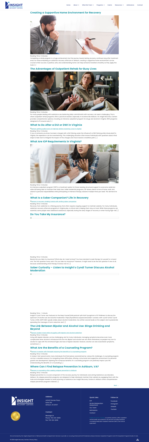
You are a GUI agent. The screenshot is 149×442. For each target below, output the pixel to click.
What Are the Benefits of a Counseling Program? (61, 347)
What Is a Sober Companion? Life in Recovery (59, 197)
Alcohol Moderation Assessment (96, 404)
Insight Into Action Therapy (97, 418)
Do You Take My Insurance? (47, 214)
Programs (100, 5)
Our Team (93, 408)
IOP (91, 401)
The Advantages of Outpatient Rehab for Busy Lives (63, 68)
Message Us (50, 416)
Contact (140, 5)
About (75, 5)
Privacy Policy (33, 439)
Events (110, 5)
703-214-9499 (55, 418)
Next (116, 385)
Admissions (130, 5)
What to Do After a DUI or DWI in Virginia (56, 125)
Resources (118, 5)
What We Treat (87, 5)
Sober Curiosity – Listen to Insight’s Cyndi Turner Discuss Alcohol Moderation (72, 269)
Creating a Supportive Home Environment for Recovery (65, 12)
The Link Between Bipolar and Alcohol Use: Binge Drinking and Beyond (70, 327)
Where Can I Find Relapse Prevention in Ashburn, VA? (64, 366)
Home (68, 5)
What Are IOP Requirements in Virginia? (56, 141)
